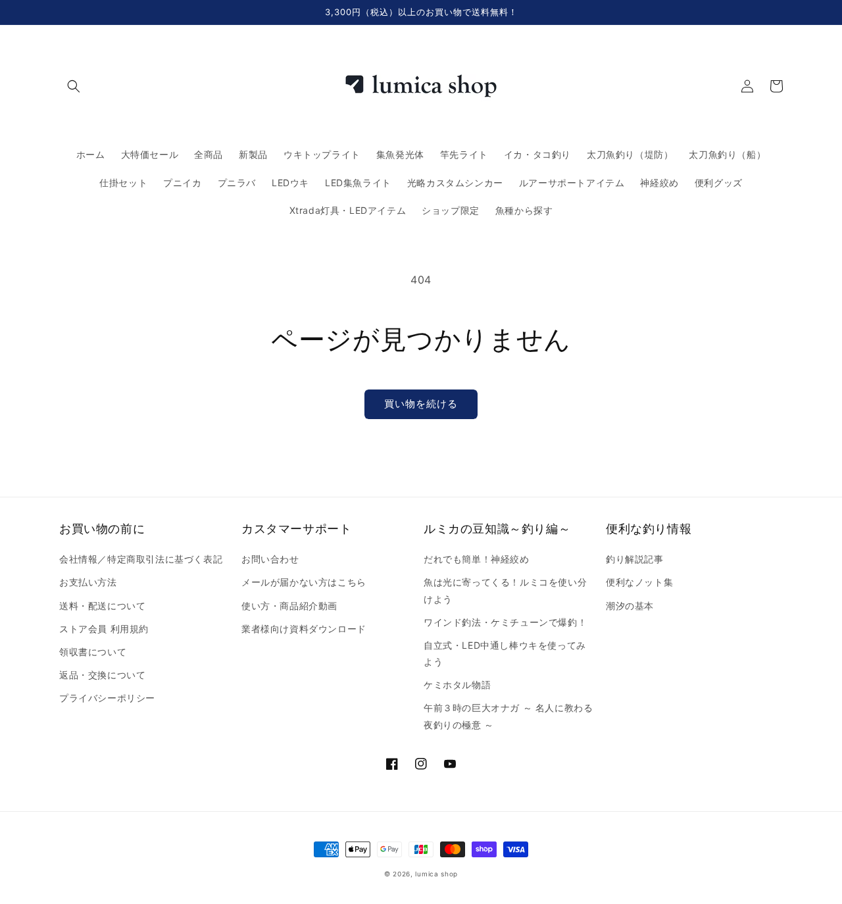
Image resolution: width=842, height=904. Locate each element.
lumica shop (436, 874)
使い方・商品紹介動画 (289, 605)
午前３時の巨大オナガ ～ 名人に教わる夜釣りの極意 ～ (508, 716)
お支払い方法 (88, 582)
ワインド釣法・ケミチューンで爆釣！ (505, 622)
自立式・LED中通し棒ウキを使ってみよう (505, 653)
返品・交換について (102, 674)
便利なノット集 (639, 582)
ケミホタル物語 (457, 684)
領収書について (92, 651)
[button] (73, 86)
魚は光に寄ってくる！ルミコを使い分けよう (505, 590)
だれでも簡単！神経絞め (477, 559)
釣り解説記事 (635, 559)
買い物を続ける (421, 403)
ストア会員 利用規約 (104, 628)
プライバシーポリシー (107, 697)
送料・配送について (102, 605)
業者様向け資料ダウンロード (303, 628)
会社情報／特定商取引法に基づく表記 (140, 559)
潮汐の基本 (630, 605)
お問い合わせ (270, 559)
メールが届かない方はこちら (303, 582)
